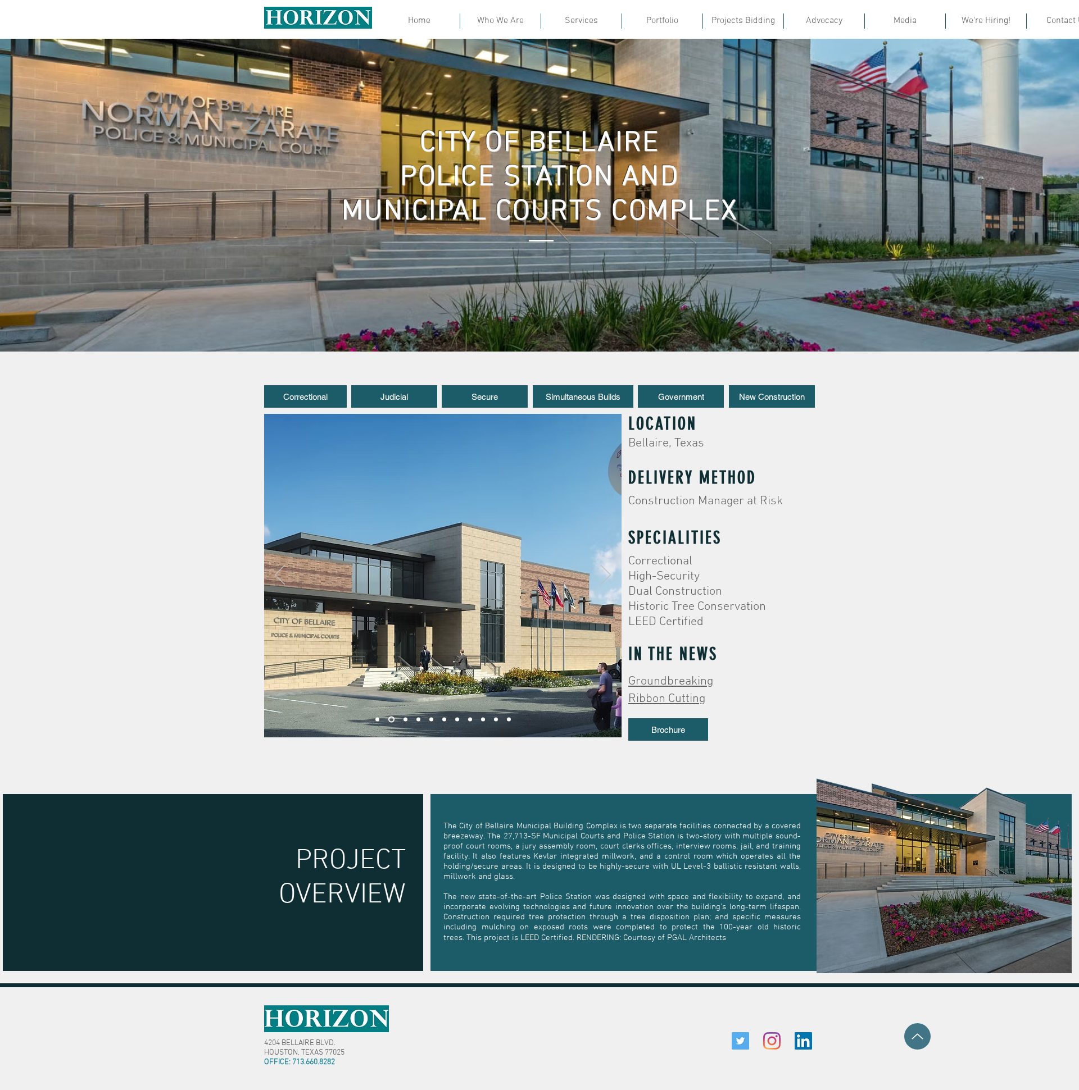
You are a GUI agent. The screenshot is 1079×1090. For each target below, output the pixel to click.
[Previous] (280, 575)
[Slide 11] (444, 720)
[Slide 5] (496, 720)
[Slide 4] (483, 720)
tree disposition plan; (671, 917)
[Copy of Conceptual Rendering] (404, 720)
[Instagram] (772, 1041)
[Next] (606, 575)
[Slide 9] (457, 720)
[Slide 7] (470, 720)
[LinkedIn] (803, 1041)
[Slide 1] (377, 720)
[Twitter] (740, 1041)
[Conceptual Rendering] (390, 720)
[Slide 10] (418, 720)
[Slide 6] (509, 720)
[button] (305, 396)
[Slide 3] (431, 720)
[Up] (917, 1036)
